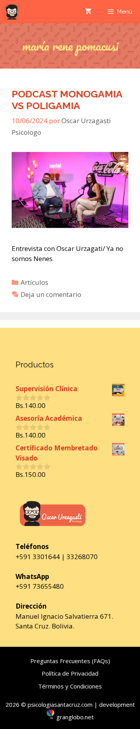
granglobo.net (75, 717)
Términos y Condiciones (70, 686)
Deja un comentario (51, 294)
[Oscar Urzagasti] (11, 11)
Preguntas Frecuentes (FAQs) (70, 661)
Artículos (34, 282)
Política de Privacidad (70, 673)
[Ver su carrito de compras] (88, 11)
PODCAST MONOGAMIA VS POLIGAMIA (67, 99)
